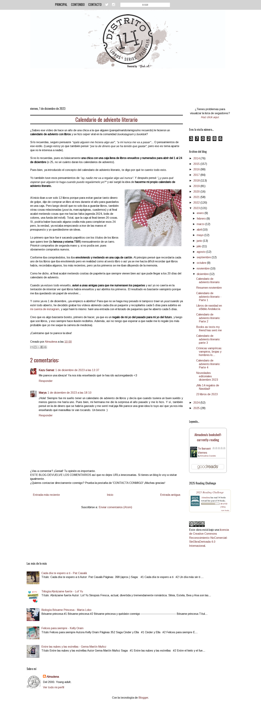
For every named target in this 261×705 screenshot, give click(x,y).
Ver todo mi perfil (53, 687)
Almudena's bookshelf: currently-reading (208, 437)
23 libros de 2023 (207, 394)
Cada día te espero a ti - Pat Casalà (64, 573)
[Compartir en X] (38, 347)
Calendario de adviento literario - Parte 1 (208, 296)
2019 (196, 186)
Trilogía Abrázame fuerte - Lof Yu (62, 591)
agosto (201, 251)
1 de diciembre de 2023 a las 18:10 (69, 392)
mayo (200, 235)
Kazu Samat (46, 370)
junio (200, 240)
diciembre (203, 273)
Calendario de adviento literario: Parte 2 (208, 318)
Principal (61, 4)
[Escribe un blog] (35, 347)
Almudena (205, 497)
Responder (46, 380)
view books (225, 510)
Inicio (110, 494)
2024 (196, 402)
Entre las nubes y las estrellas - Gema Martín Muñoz (73, 646)
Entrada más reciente (46, 494)
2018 (196, 180)
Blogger (143, 697)
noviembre (203, 268)
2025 (196, 408)
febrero (201, 218)
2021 (196, 197)
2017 (196, 174)
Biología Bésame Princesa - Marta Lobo (66, 609)
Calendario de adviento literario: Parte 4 (208, 364)
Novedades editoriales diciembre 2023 (207, 376)
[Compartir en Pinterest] (45, 347)
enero (201, 213)
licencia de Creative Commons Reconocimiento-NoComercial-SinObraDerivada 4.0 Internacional (209, 537)
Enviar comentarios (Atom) (115, 507)
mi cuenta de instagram (44, 309)
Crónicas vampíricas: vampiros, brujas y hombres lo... (209, 351)
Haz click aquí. (210, 117)
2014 (196, 158)
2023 (196, 208)
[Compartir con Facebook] (42, 347)
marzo (201, 224)
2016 (196, 169)
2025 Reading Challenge (210, 492)
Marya (43, 392)
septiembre (204, 257)
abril (200, 229)
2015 (196, 163)
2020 (196, 191)
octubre (202, 262)
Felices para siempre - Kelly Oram (62, 628)
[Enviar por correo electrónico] (32, 347)
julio (199, 246)
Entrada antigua (170, 494)
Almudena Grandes (208, 456)
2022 (196, 202)
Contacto (95, 4)
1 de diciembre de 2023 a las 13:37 (77, 370)
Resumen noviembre (209, 287)
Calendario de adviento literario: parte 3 (208, 339)
